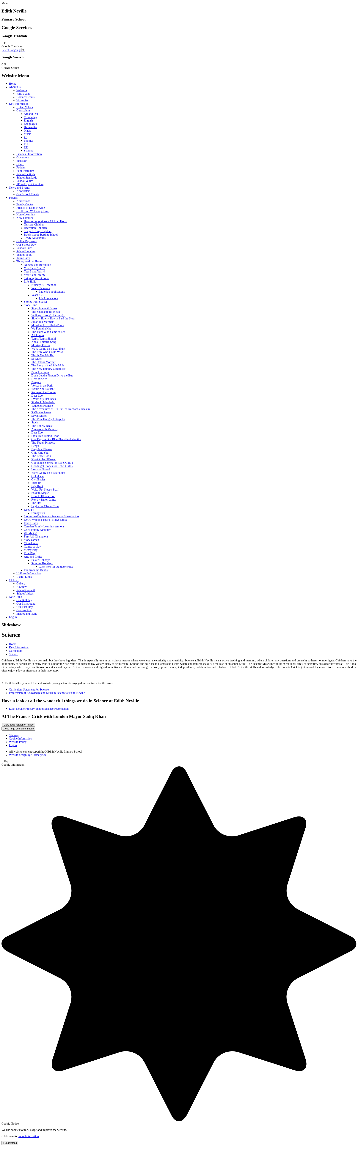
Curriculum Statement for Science (29, 689)
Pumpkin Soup (40, 372)
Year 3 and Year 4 (34, 271)
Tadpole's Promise (42, 405)
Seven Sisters (39, 415)
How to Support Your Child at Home (45, 221)
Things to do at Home (29, 261)
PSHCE (28, 144)
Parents (13, 197)
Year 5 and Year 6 (34, 274)
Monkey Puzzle (40, 345)
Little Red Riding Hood (45, 435)
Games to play (32, 546)
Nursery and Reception (37, 264)
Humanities (30, 127)
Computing (30, 117)
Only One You (39, 452)
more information (28, 1136)
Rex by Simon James (43, 499)
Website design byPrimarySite (27, 754)
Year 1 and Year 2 (34, 268)
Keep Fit (29, 509)
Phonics (28, 140)
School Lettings (25, 174)
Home (12, 83)
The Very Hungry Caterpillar (48, 368)
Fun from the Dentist (36, 570)
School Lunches (25, 251)
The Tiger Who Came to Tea (48, 331)
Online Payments (26, 241)
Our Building (24, 600)
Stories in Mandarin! (43, 402)
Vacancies (22, 100)
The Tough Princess (43, 442)
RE (26, 147)
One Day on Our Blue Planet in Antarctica (56, 439)
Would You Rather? (42, 388)
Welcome (21, 90)
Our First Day (24, 606)
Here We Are (39, 378)
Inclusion (21, 160)
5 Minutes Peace (41, 412)
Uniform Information (28, 573)
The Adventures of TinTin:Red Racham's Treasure (60, 409)
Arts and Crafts (33, 556)
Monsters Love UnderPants (47, 325)
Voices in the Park (42, 385)
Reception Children (35, 227)
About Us (15, 87)
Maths (27, 130)
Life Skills (30, 281)
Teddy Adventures (34, 237)
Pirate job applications (52, 291)
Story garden (31, 539)
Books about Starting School (41, 234)
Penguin (36, 382)
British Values (24, 107)
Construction (24, 610)
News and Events (19, 187)
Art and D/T (31, 113)
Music (27, 133)
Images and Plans (26, 613)
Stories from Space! (35, 301)
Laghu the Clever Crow (45, 506)
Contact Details (25, 97)
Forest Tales (31, 523)
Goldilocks (37, 476)
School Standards (26, 177)
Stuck (34, 422)
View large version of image (19, 724)
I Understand (10, 1143)
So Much (36, 358)
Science (28, 150)
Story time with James (44, 308)
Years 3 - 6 (37, 295)
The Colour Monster (43, 362)
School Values (24, 180)
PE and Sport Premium (29, 184)
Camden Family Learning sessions (44, 526)
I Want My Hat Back (43, 399)
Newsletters (23, 191)
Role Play (29, 553)
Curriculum (23, 110)
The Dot (36, 503)
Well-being (30, 533)
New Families (24, 217)
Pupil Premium (25, 170)
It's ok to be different (43, 459)
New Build (15, 596)
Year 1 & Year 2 (40, 288)
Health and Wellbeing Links (32, 211)
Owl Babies (38, 479)
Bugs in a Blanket (41, 449)
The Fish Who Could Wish (47, 352)
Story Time (30, 305)
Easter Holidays (40, 560)
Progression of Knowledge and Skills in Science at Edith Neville (47, 692)
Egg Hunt (37, 486)
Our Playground (25, 603)
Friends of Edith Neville (30, 207)
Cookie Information (20, 738)
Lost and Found (40, 469)
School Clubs (24, 248)
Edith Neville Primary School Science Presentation (39, 708)
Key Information (19, 103)
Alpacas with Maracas (44, 429)
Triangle (36, 482)
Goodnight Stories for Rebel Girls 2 (52, 466)
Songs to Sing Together (37, 231)
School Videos (25, 593)
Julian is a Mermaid (42, 321)
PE (25, 137)
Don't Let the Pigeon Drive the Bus (52, 375)
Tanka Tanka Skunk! (43, 338)
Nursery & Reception (43, 284)
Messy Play (30, 549)
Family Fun (38, 513)
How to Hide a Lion (43, 496)
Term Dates (23, 258)
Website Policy (17, 741)
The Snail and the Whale (45, 311)
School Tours (24, 254)
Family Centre (24, 204)
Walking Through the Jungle (48, 315)
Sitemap (13, 735)
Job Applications (48, 298)
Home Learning (25, 214)
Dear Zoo (37, 395)
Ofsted (20, 164)
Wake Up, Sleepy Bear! (45, 489)
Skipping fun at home (36, 278)
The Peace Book (41, 456)
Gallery (20, 583)
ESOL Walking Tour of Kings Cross (45, 519)
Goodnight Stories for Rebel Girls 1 (52, 462)
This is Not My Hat (42, 355)
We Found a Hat (41, 328)
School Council (25, 590)
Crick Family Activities (37, 529)
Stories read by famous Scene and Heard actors (51, 516)
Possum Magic (40, 492)
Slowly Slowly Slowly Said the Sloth (53, 318)
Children (14, 580)
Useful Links (24, 576)
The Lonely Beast (41, 425)
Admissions (23, 201)
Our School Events (27, 194)
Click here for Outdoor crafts (56, 566)
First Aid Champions (36, 536)
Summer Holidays (42, 563)
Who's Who (23, 93)
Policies (21, 167)
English (28, 120)
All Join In (37, 335)
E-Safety (21, 586)
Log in (13, 617)
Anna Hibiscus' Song (43, 341)
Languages (30, 123)
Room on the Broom (43, 392)
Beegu (35, 445)
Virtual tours (31, 543)
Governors (22, 157)
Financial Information (29, 154)
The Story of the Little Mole (47, 365)
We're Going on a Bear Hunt (48, 348)
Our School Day (26, 244)
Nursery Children (34, 224)
